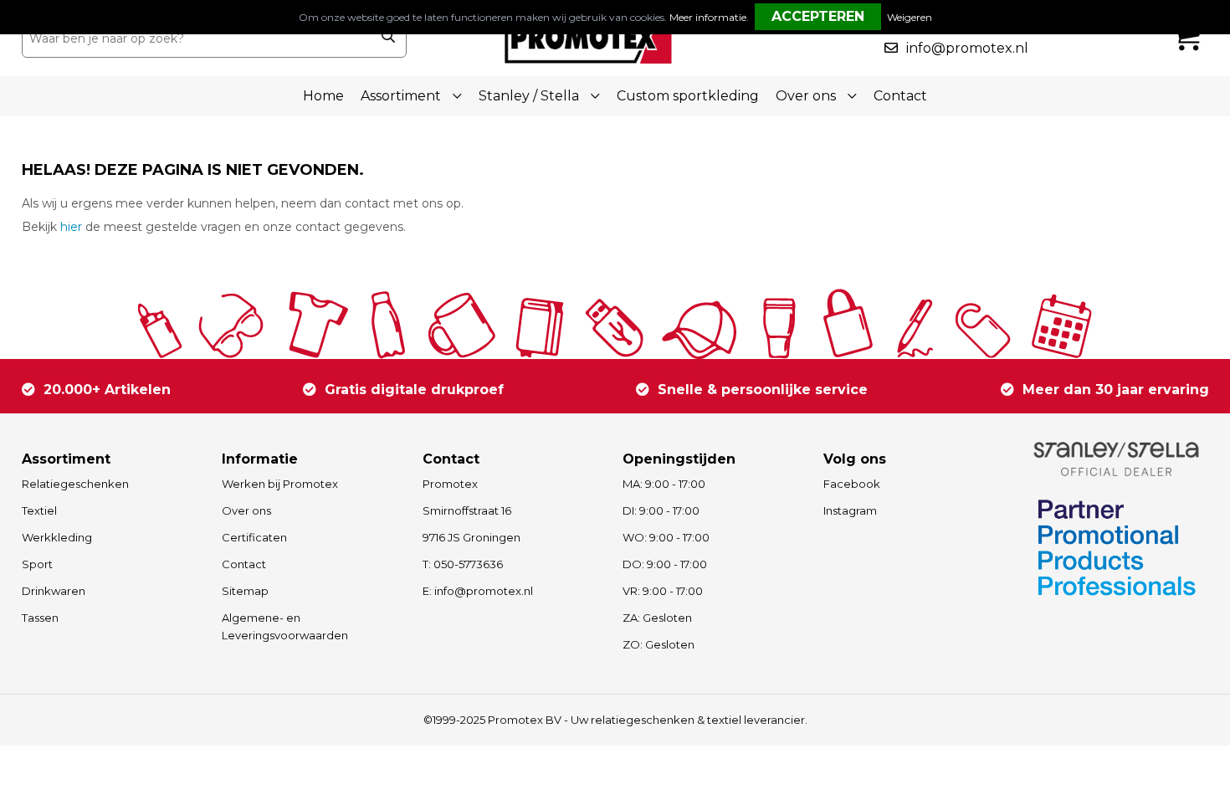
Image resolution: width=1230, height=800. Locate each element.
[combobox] (196, 38)
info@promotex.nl (967, 48)
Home (323, 96)
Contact (900, 96)
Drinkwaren (53, 590)
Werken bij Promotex (280, 483)
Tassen (40, 617)
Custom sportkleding (688, 96)
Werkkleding (57, 537)
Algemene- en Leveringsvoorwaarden (285, 626)
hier (71, 226)
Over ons (246, 510)
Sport (37, 564)
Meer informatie (707, 17)
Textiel (39, 510)
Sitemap (245, 590)
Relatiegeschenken (75, 483)
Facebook (851, 483)
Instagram (850, 510)
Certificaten (254, 537)
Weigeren (909, 17)
